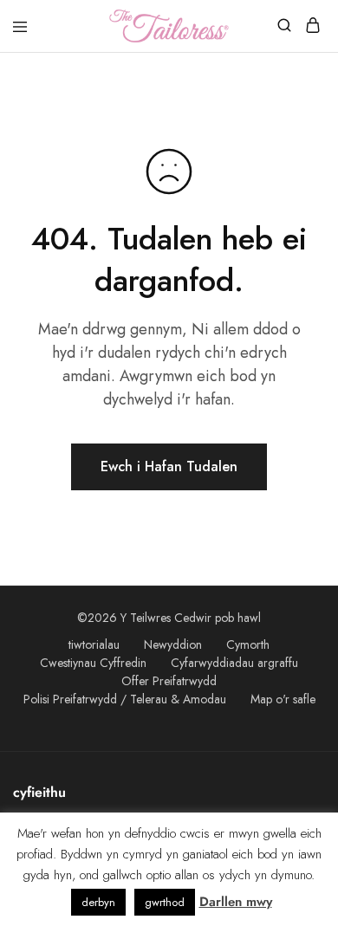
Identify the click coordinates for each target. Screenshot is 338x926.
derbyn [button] (98, 902)
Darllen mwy (235, 901)
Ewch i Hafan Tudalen (169, 466)
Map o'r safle (282, 699)
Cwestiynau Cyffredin (93, 662)
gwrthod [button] (165, 902)
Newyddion (173, 644)
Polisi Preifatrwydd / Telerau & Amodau (124, 699)
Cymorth (248, 644)
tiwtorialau (94, 644)
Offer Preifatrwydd (169, 681)
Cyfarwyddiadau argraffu (234, 662)
